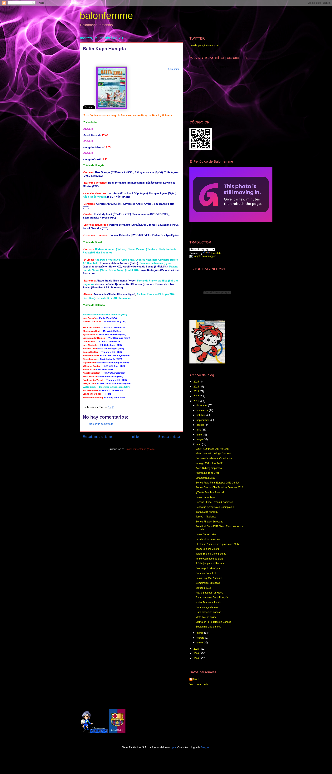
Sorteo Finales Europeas (209, 521)
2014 (196, 386)
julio (199, 429)
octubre (201, 415)
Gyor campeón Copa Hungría (212, 597)
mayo (200, 439)
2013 (196, 391)
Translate (216, 253)
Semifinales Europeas (208, 539)
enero (200, 642)
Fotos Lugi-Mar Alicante (209, 578)
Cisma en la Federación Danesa (213, 621)
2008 (196, 658)
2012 (196, 396)
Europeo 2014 (203, 587)
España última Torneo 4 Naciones (214, 502)
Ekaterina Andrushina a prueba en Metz (217, 544)
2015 (196, 381)
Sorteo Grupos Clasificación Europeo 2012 (219, 487)
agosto (201, 424)
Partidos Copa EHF (206, 573)
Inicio (135, 436)
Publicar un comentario (100, 423)
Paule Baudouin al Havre (209, 592)
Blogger (205, 747)
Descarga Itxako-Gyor (208, 568)
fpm (174, 747)
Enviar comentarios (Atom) (139, 449)
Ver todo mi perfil (198, 684)
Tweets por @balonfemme (203, 45)
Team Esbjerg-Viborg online (211, 553)
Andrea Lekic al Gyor (207, 472)
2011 (196, 401)
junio (200, 434)
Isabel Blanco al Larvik (208, 602)
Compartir (173, 69)
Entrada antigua (169, 436)
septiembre (203, 420)
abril (199, 444)
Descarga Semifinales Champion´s (215, 507)
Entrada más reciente (97, 436)
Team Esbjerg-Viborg (207, 548)
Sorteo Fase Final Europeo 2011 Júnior (217, 482)
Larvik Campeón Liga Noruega (212, 448)
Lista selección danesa (208, 612)
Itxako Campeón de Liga (209, 558)
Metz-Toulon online (206, 617)
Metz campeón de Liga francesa (213, 453)
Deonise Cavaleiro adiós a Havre (214, 458)
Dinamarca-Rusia (205, 477)
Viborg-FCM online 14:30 (209, 463)
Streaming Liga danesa (208, 626)
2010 (196, 648)
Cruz (196, 679)
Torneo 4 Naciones (206, 516)
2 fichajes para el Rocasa (210, 563)
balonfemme (106, 15)
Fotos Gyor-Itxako (206, 534)
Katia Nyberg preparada (209, 468)
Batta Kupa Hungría (206, 511)
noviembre (203, 410)
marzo (200, 632)
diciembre (202, 405)
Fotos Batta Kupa (205, 497)
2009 (196, 653)
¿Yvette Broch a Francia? (210, 492)
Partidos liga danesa (207, 607)
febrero (201, 637)
